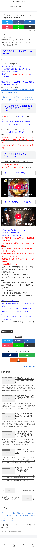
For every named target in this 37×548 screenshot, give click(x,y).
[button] (33, 304)
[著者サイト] (10, 355)
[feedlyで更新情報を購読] (27, 355)
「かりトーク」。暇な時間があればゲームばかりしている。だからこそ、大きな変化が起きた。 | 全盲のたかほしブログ (18, 515)
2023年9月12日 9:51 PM (7, 520)
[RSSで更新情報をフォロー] (18, 360)
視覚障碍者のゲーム (8, 331)
